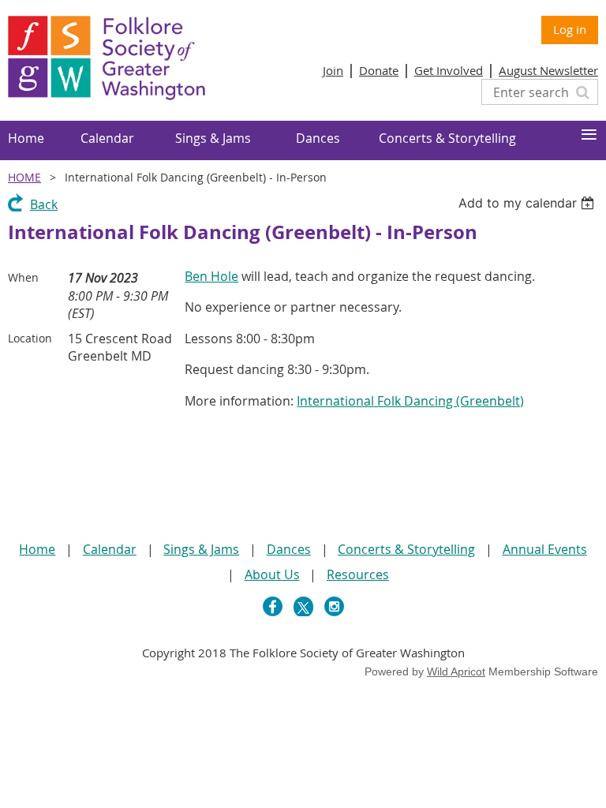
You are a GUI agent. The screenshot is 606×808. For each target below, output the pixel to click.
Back (44, 204)
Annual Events (545, 549)
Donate (378, 70)
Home (24, 177)
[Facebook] (272, 606)
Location (30, 338)
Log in (569, 29)
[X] (303, 606)
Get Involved (448, 70)
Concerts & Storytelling (406, 549)
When (23, 277)
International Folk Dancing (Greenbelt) (410, 401)
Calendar (110, 549)
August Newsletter (548, 70)
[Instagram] (334, 606)
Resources (358, 574)
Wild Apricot (456, 671)
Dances (289, 549)
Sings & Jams (201, 549)
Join (333, 70)
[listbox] (528, 202)
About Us (272, 574)
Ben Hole (211, 276)
